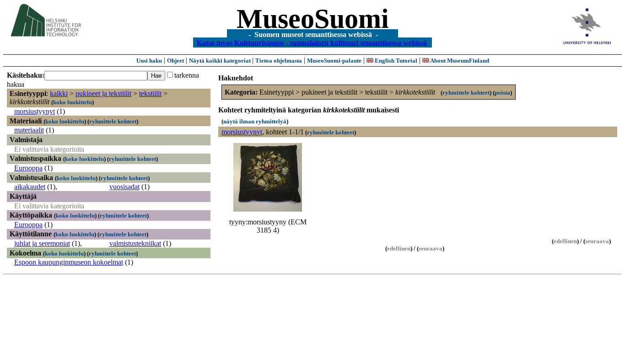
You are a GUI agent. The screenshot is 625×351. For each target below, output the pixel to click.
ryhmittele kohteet (112, 121)
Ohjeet (175, 60)
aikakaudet (29, 187)
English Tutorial (395, 60)
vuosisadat (124, 187)
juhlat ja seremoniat (42, 243)
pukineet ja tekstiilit (103, 93)
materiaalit (29, 130)
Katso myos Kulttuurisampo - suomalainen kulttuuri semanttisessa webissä (312, 42)
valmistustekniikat (135, 243)
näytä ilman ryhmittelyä (254, 121)
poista (502, 92)
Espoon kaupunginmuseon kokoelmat (68, 262)
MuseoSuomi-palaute (334, 60)
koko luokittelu (72, 102)
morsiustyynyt (34, 111)
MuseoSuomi (313, 19)
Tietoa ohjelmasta (278, 60)
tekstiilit (150, 93)
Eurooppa (28, 168)
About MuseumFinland (459, 60)
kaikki (59, 93)
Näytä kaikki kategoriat (220, 60)
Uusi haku (149, 60)
